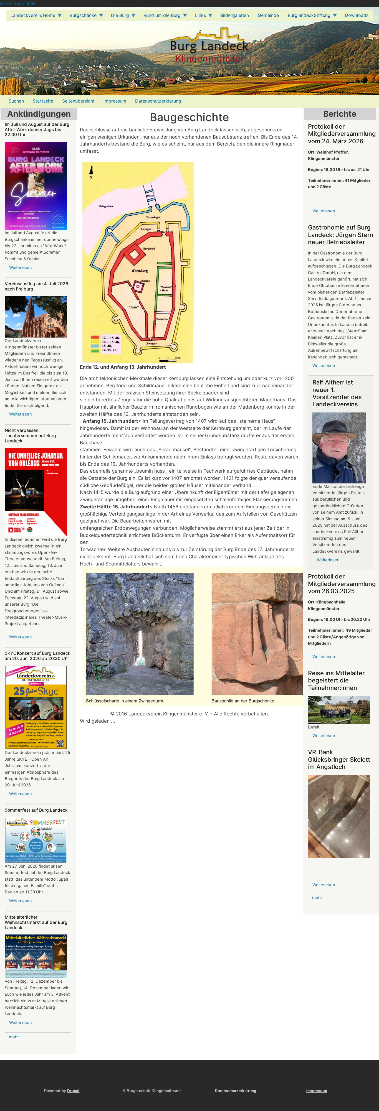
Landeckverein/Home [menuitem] (30, 16)
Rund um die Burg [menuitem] (160, 16)
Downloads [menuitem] (356, 15)
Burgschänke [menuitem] (81, 16)
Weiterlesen (20, 267)
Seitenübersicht (78, 101)
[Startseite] (126, 49)
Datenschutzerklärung (158, 101)
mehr (14, 1036)
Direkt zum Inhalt (18, 3)
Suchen (16, 101)
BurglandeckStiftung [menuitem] (306, 16)
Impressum (114, 101)
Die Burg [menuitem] (118, 16)
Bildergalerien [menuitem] (234, 15)
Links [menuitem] (198, 16)
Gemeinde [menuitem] (268, 15)
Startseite (43, 101)
